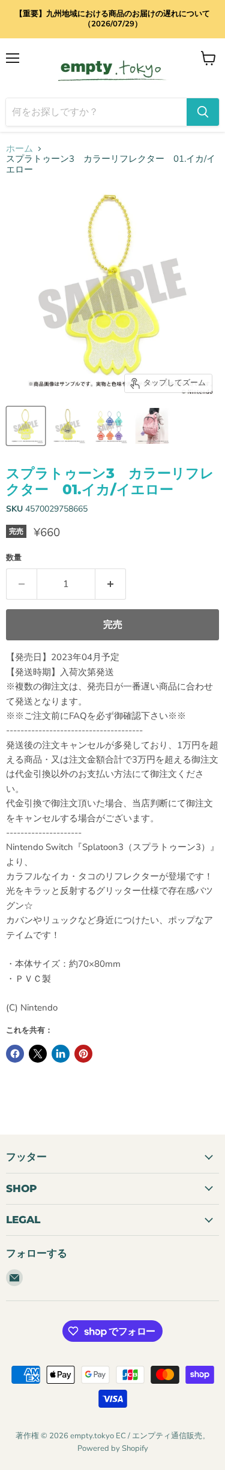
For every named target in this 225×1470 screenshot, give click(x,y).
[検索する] (203, 112)
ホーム (19, 149)
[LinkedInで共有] (61, 1054)
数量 (14, 557)
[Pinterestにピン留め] (83, 1054)
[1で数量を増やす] (110, 584)
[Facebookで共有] (15, 1054)
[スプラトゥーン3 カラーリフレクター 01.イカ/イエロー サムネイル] (26, 426)
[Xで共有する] (38, 1054)
